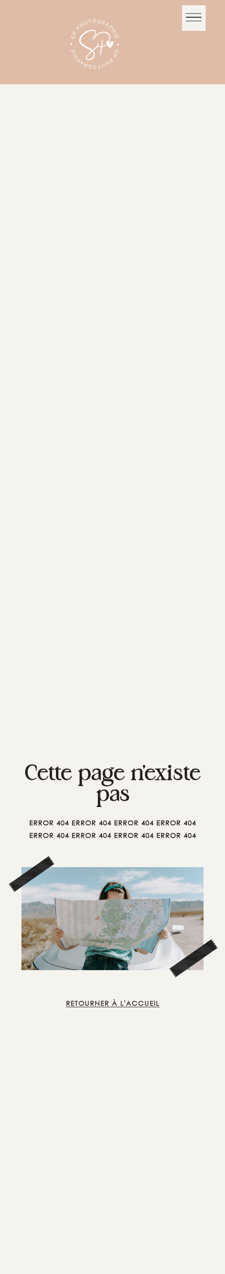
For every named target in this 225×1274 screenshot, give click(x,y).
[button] (194, 18)
